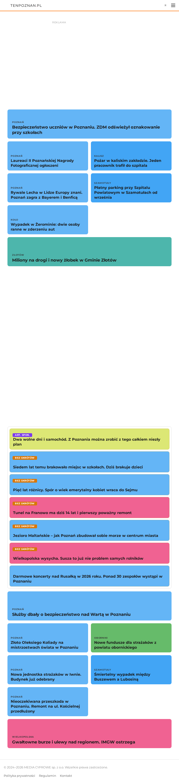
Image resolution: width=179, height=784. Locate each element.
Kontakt (66, 775)
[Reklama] (89, 60)
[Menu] (173, 5)
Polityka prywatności (19, 775)
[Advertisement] (89, 346)
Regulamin (47, 775)
